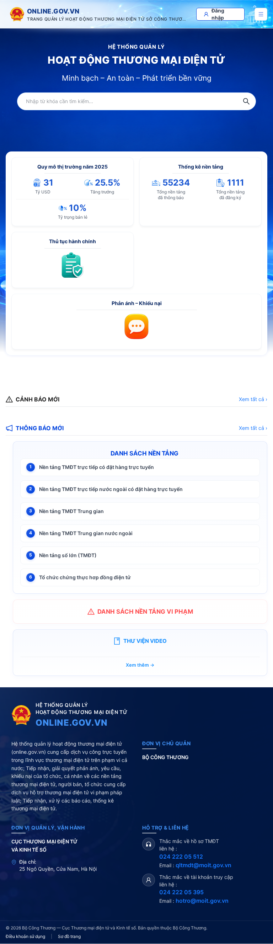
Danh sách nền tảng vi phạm (145, 611)
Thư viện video (145, 641)
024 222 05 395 (181, 892)
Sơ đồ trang (69, 936)
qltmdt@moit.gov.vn (203, 865)
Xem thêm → (140, 665)
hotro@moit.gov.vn (202, 900)
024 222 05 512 (181, 856)
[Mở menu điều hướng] (261, 14)
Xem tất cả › (253, 399)
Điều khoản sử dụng (25, 936)
